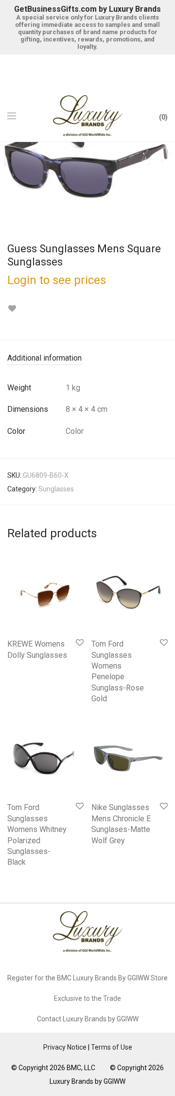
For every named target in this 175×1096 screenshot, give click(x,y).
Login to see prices (56, 280)
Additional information (44, 358)
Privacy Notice (65, 1047)
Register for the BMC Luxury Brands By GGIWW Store (87, 978)
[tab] (87, 358)
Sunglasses (56, 489)
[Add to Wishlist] (12, 308)
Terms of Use (111, 1047)
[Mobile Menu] (11, 116)
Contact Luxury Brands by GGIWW (88, 1019)
